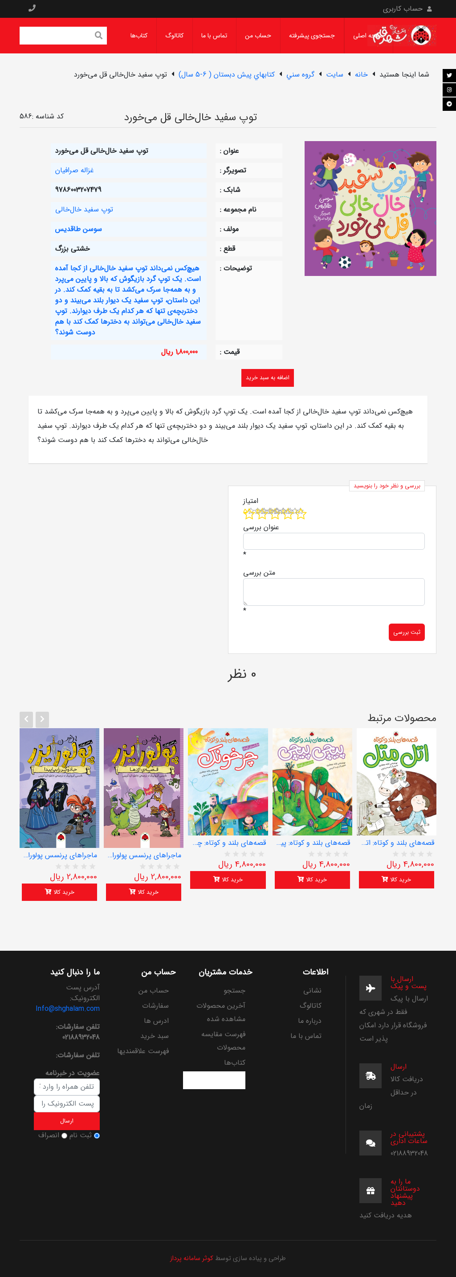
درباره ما (310, 1020)
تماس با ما (214, 36)
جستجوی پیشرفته (312, 36)
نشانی (312, 990)
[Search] (99, 36)
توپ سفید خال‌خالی (84, 209)
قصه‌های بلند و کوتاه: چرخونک (227, 843)
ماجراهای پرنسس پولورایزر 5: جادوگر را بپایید (59, 855)
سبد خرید (154, 1036)
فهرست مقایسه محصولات (223, 1041)
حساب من (258, 36)
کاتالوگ (174, 36)
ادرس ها (156, 1020)
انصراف (48, 1135)
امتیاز (250, 501)
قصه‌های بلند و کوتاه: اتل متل (396, 843)
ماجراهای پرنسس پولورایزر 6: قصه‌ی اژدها (143, 855)
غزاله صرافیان (74, 170)
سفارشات (155, 1005)
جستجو (234, 990)
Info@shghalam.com (68, 1008)
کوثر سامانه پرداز (191, 1258)
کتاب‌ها (138, 36)
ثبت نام (80, 1135)
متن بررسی (259, 573)
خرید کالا (63, 892)
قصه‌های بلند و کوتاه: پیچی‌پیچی (312, 843)
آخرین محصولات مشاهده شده (220, 1012)
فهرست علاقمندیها (143, 1051)
